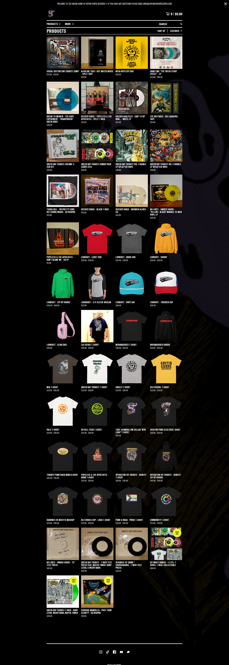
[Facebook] (114, 652)
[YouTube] (121, 652)
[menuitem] (54, 24)
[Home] (51, 14)
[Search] (181, 24)
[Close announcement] (225, 3)
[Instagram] (101, 652)
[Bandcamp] (128, 652)
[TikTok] (107, 652)
